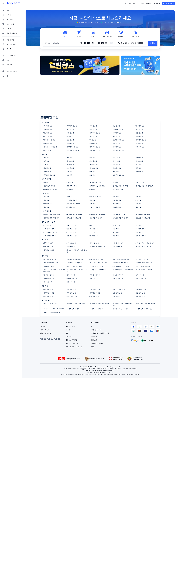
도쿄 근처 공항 (71, 293)
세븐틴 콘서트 (140, 232)
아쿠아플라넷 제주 (49, 186)
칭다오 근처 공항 (71, 296)
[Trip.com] (13, 3)
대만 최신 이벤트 (71, 232)
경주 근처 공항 (117, 296)
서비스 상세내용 (45, 333)
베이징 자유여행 (48, 275)
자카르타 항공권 (94, 147)
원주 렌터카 (139, 203)
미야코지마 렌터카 (95, 196)
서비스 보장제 (44, 330)
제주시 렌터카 (47, 196)
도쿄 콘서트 (93, 232)
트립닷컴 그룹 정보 (72, 343)
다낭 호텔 (138, 164)
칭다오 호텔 (139, 161)
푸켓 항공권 (139, 129)
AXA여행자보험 (48, 243)
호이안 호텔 (70, 168)
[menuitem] (11, 10)
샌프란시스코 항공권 (50, 147)
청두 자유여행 (71, 282)
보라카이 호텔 (47, 171)
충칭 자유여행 (140, 275)
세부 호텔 (69, 171)
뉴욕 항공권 (116, 136)
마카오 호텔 (70, 161)
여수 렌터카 (47, 200)
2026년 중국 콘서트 (49, 229)
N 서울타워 (70, 182)
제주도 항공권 (140, 147)
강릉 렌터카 (139, 207)
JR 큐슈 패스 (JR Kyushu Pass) (145, 303)
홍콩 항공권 (139, 133)
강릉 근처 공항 (140, 293)
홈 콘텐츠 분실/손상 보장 (143, 246)
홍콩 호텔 (46, 161)
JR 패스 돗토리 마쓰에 (96, 309)
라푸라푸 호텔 (140, 171)
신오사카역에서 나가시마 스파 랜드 (77, 270)
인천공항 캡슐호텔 (49, 175)
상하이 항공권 (71, 143)
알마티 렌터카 (47, 203)
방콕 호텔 (138, 168)
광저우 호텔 (116, 161)
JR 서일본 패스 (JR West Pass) (99, 303)
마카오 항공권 (47, 136)
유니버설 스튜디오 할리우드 (144, 186)
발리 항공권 (70, 129)
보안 (92, 347)
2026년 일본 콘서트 (49, 236)
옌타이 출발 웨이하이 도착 (75, 259)
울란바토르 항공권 (118, 140)
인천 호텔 (92, 157)
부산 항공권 (47, 150)
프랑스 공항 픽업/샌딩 (73, 218)
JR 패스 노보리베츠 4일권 (51, 312)
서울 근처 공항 (71, 289)
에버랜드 (115, 182)
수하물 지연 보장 (117, 243)
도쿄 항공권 (93, 126)
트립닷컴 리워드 (96, 330)
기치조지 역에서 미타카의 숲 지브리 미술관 (54, 270)
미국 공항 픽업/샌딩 (118, 214)
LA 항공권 (92, 140)
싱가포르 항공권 (94, 133)
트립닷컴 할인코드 (118, 175)
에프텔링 (92, 189)
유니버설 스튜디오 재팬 (120, 186)
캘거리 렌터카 (117, 203)
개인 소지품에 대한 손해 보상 (144, 243)
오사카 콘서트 (93, 229)
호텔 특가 (92, 175)
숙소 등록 (69, 175)
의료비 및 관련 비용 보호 (97, 246)
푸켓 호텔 (115, 171)
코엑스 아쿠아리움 (95, 182)
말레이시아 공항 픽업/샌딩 (52, 214)
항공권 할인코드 (94, 150)
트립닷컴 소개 (70, 326)
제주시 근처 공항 (140, 289)
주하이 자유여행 (94, 275)
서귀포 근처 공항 (48, 293)
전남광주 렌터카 (117, 200)
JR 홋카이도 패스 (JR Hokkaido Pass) (122, 304)
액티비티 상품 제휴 (97, 343)
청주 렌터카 (47, 207)
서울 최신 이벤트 (71, 225)
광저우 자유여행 (140, 278)
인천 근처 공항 (117, 293)
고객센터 (43, 326)
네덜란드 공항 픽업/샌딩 (97, 214)
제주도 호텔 (116, 157)
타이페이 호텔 (117, 168)
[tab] (65, 33)
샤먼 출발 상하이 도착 (50, 263)
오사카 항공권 (47, 126)
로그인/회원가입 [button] (168, 3)
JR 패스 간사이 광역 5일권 (143, 309)
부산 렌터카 (116, 196)
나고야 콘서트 (93, 236)
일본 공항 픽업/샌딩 (95, 218)
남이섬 (45, 182)
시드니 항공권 (117, 133)
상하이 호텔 (139, 157)
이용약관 (68, 336)
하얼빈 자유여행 (48, 278)
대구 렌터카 (139, 200)
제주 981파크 (139, 182)
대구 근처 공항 (94, 296)
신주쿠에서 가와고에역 (142, 266)
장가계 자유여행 (117, 275)
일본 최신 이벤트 (71, 229)
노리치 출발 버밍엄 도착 (74, 263)
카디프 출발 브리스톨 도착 (98, 263)
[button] (3, 3)
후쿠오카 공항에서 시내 (74, 266)
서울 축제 (115, 229)
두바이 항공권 (140, 136)
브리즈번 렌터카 (94, 207)
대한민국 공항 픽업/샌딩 (74, 214)
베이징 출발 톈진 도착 (96, 259)
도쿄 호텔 (46, 164)
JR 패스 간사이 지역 (72, 309)
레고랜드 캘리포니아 (50, 189)
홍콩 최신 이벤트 (71, 236)
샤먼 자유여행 (71, 275)
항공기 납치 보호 (48, 250)
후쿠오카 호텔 (93, 164)
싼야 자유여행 (47, 282)
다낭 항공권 (116, 126)
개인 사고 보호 (71, 243)
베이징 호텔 (93, 161)
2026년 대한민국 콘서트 (51, 232)
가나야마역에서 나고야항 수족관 (123, 269)
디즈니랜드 (70, 189)
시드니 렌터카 (71, 207)
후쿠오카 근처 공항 (118, 289)
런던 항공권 (70, 140)
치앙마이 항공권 (117, 129)
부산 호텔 (69, 157)
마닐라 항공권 (47, 133)
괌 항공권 (69, 136)
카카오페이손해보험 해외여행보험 (76, 251)
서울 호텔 (46, 157)
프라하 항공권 (140, 143)
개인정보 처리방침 (72, 340)
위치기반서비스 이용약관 (74, 347)
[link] (125, 3)
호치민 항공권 (47, 129)
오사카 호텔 (70, 164)
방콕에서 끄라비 (48, 266)
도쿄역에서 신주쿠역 (96, 266)
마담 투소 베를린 (117, 189)
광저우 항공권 (47, 143)
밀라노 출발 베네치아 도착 (121, 259)
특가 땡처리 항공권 (72, 150)
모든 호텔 (94, 340)
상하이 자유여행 (71, 278)
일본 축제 (115, 232)
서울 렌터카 (139, 196)
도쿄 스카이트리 (71, 186)
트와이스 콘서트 (140, 229)
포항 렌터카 (93, 203)
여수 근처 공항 (140, 296)
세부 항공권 (70, 133)
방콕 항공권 (93, 129)
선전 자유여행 (93, 278)
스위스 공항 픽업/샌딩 (142, 214)
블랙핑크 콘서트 (140, 236)
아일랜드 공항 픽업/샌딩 (51, 218)
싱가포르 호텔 (93, 168)
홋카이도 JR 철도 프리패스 (121, 309)
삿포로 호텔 (116, 164)
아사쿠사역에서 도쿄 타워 (143, 269)
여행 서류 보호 (48, 246)
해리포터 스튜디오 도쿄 (97, 186)
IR (91, 326)
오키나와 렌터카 (71, 200)
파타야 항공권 (117, 147)
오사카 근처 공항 (94, 289)
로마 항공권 (116, 143)
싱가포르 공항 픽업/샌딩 (120, 218)
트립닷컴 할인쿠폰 (118, 150)
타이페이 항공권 (140, 140)
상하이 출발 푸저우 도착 (120, 263)
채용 (67, 333)
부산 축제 (115, 236)
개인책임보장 (70, 246)
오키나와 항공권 (71, 126)
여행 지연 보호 (94, 243)
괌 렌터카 (69, 196)
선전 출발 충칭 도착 (49, 259)
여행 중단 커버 (117, 246)
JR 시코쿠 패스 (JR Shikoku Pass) (54, 309)
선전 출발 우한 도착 (141, 259)
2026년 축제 (116, 225)
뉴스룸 (68, 330)
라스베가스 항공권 (72, 147)
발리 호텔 (92, 171)
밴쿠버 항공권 (93, 143)
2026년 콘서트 (48, 225)
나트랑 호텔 (47, 168)
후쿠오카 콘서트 (94, 225)
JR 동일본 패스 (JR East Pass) (75, 303)
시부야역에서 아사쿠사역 (120, 266)
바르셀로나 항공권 (49, 140)
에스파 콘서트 (140, 225)
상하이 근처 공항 (94, 293)
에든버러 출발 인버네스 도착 (144, 263)
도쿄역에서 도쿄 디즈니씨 (97, 269)
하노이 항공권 (140, 126)
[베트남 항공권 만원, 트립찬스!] (79, 65)
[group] (87, 23)
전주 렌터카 (93, 200)
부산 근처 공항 (48, 289)
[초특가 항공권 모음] (125, 65)
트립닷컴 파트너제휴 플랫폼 (100, 333)
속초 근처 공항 (48, 296)
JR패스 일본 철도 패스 (50, 303)
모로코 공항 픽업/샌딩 (142, 218)
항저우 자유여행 (117, 278)
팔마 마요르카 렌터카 (73, 203)
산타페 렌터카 (117, 207)
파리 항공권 (93, 136)
